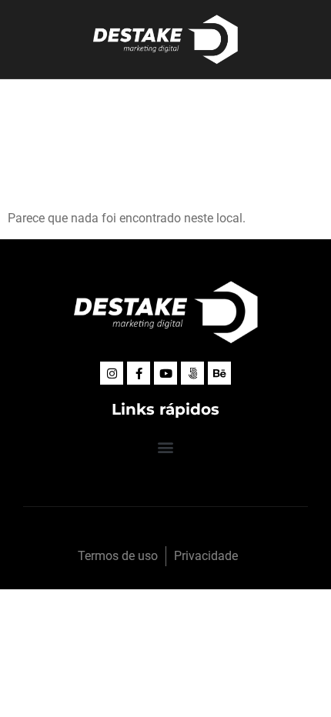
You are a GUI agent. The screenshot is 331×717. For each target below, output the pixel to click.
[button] (166, 446)
